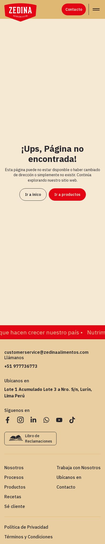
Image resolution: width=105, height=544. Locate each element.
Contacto (66, 487)
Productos (15, 487)
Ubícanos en (69, 477)
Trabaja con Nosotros (79, 467)
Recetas (12, 496)
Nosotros (14, 467)
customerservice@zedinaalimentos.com (46, 352)
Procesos (14, 477)
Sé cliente (14, 506)
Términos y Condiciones (28, 536)
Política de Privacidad (26, 527)
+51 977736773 (20, 366)
